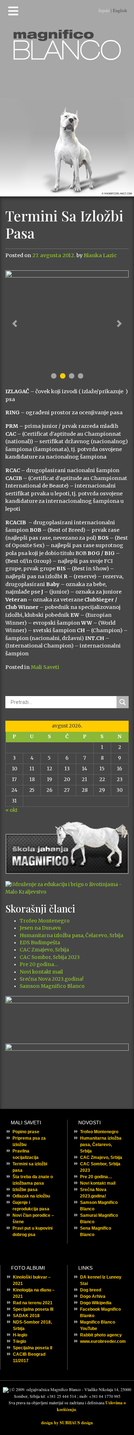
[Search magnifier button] (122, 702)
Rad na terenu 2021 (33, 1302)
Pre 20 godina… (39, 964)
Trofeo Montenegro (45, 921)
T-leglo (19, 1341)
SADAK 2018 (26, 1315)
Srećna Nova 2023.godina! (52, 979)
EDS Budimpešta (40, 943)
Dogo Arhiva (92, 1296)
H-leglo (20, 1335)
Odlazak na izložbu (31, 1196)
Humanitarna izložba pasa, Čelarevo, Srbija (71, 935)
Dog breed (90, 1290)
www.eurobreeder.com (103, 1341)
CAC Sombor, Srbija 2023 (50, 957)
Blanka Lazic (100, 255)
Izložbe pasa (25, 1189)
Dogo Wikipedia (95, 1302)
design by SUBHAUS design (67, 1423)
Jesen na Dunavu (40, 928)
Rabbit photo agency (101, 1335)
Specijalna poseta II (32, 1347)
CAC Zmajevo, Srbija (44, 950)
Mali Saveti (45, 667)
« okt (11, 810)
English (120, 10)
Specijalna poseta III (33, 1309)
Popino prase (26, 1131)
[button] (14, 324)
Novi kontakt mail (41, 972)
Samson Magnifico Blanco (52, 986)
